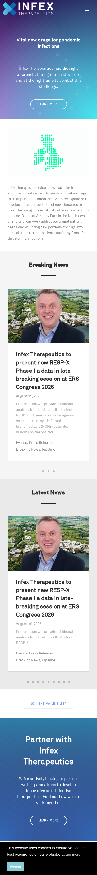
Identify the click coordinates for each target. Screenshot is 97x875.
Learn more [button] (71, 854)
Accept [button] (15, 866)
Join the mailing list (48, 703)
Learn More (48, 104)
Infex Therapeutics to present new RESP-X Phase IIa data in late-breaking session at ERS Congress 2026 (47, 371)
